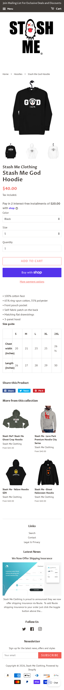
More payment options (32, 281)
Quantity (7, 242)
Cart (58, 8)
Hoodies (18, 74)
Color (6, 212)
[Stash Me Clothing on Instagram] (40, 629)
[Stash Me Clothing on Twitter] (24, 629)
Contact (32, 537)
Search (32, 533)
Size (5, 227)
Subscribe (50, 655)
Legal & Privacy (32, 542)
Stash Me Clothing (35, 665)
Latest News (32, 552)
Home (6, 74)
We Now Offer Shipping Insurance (32, 558)
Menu (10, 8)
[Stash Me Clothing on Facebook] (32, 629)
